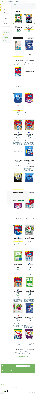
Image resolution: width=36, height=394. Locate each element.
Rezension (26, 382)
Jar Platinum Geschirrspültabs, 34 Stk (29, 238)
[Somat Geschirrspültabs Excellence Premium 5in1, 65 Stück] (18, 125)
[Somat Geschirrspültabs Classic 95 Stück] (18, 71)
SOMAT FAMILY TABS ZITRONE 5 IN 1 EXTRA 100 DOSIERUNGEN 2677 (18, 160)
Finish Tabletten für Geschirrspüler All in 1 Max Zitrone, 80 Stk (29, 160)
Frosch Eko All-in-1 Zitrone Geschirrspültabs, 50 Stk (18, 265)
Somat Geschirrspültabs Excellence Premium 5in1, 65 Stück (18, 134)
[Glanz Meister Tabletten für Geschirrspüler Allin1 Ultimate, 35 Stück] (29, 18)
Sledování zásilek (15, 386)
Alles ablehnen (15, 200)
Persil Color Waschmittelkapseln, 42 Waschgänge (18, 343)
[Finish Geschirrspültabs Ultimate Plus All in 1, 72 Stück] (18, 177)
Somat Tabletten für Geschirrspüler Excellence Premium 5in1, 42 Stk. (18, 291)
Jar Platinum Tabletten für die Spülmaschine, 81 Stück (18, 27)
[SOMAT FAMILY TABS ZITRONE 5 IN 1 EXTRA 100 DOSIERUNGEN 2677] (18, 151)
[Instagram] (3, 384)
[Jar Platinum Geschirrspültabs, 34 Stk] (29, 230)
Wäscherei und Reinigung (18, 4)
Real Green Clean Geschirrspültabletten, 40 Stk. (18, 317)
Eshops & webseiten (29, 392)
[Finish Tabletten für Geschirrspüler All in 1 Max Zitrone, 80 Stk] (29, 151)
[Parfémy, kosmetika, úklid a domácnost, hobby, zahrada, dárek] (13, 4)
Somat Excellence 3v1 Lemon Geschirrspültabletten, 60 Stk (18, 238)
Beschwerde (26, 381)
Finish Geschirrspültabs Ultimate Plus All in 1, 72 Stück (18, 186)
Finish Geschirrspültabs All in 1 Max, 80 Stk (18, 106)
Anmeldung (28, 366)
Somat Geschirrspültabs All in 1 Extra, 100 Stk (18, 212)
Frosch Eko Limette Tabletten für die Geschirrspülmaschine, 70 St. (29, 291)
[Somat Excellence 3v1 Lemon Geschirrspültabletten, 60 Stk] (18, 230)
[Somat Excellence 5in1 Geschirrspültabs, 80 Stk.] (29, 125)
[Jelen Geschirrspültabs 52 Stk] (18, 45)
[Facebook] (1, 384)
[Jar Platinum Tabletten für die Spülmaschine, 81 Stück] (18, 18)
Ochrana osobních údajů (16, 383)
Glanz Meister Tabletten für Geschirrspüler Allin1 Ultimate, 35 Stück (29, 27)
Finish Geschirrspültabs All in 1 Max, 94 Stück (29, 186)
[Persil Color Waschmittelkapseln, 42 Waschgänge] (18, 334)
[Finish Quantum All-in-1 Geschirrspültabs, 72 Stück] (29, 308)
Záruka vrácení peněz (15, 385)
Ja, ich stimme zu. (21, 200)
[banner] (3, 2)
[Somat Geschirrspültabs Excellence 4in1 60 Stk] (29, 256)
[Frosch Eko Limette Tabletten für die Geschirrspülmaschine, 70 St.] (29, 282)
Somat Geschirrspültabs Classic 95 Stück (18, 80)
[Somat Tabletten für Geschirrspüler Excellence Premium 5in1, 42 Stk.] (18, 282)
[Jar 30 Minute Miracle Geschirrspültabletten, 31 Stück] (29, 334)
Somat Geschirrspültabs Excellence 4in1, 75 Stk (29, 212)
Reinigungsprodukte (25, 4)
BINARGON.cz (33, 392)
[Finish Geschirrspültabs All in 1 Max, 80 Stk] (18, 98)
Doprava (14, 382)
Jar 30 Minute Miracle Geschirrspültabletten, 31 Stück (29, 343)
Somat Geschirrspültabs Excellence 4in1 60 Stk (29, 265)
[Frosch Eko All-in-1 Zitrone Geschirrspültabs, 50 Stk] (18, 256)
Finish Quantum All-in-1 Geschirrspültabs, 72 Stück (29, 317)
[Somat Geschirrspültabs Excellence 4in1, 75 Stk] (29, 204)
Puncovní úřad (15, 387)
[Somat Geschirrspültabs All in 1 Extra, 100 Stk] (18, 204)
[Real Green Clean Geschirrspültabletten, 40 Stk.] (18, 308)
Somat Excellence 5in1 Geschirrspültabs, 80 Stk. (29, 134)
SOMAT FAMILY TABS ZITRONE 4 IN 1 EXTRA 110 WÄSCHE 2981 (29, 80)
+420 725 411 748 (6, 370)
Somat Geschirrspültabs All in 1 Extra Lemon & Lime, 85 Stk (29, 106)
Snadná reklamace (15, 384)
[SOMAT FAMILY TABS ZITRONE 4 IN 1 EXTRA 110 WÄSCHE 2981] (29, 71)
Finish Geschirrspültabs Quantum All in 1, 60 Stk (29, 54)
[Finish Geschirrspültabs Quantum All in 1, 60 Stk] (29, 45)
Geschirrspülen (31, 4)
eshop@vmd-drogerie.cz (16, 370)
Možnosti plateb (15, 381)
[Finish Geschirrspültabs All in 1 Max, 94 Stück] (29, 177)
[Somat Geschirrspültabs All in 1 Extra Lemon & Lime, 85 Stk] (29, 98)
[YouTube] (2, 384)
